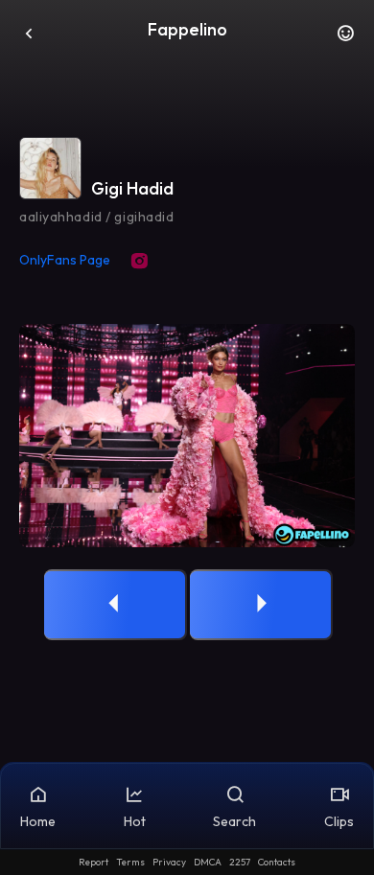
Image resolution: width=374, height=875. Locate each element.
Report (93, 862)
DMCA (208, 862)
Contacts (276, 862)
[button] (345, 38)
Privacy (169, 862)
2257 (239, 862)
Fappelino (187, 29)
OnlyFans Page (64, 259)
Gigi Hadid (132, 188)
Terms (130, 862)
